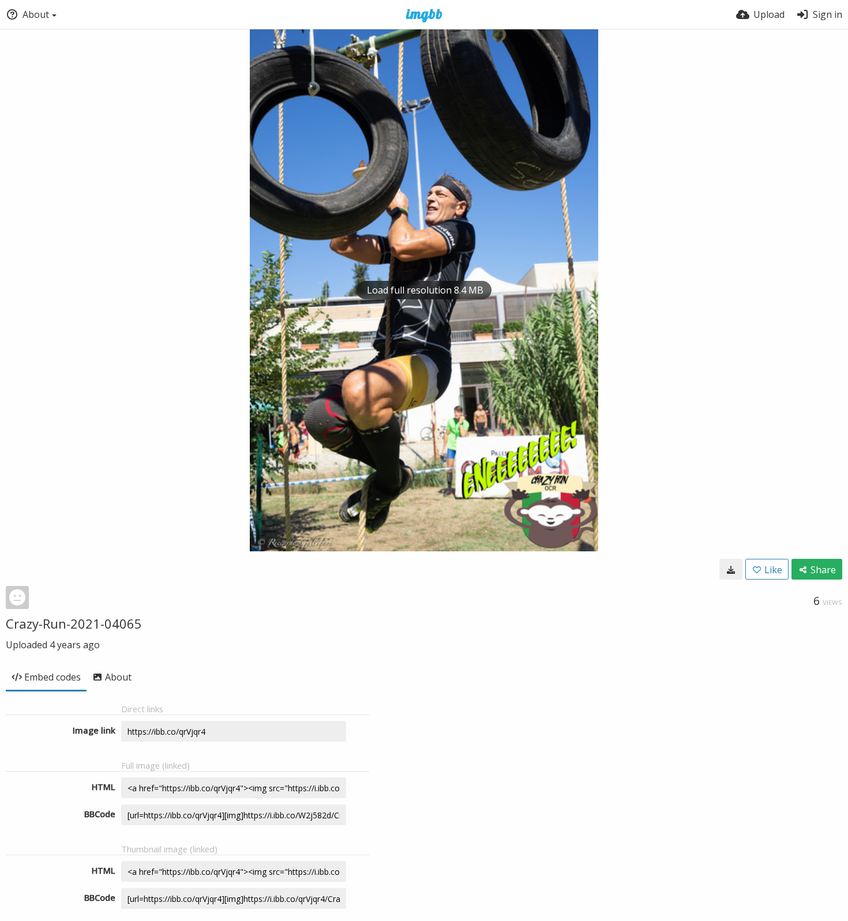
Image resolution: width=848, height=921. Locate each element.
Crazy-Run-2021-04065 (74, 623)
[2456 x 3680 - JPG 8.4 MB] (730, 569)
